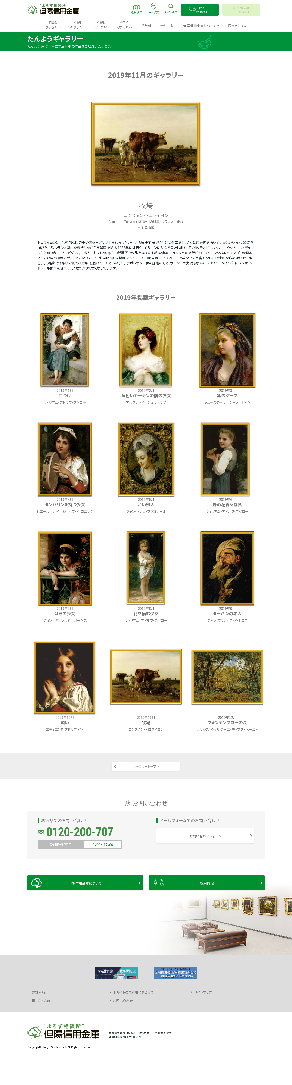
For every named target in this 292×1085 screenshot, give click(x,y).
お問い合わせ (123, 1000)
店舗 (136, 12)
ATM (153, 12)
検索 (171, 12)
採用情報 (207, 883)
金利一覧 (167, 25)
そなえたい (124, 24)
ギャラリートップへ (146, 766)
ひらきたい (53, 24)
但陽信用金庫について (85, 883)
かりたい (101, 24)
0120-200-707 (79, 832)
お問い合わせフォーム (205, 836)
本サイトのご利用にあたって (133, 992)
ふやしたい (78, 24)
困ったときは (237, 25)
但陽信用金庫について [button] (200, 25)
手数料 (146, 25)
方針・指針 (39, 992)
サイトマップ (203, 992)
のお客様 (202, 10)
